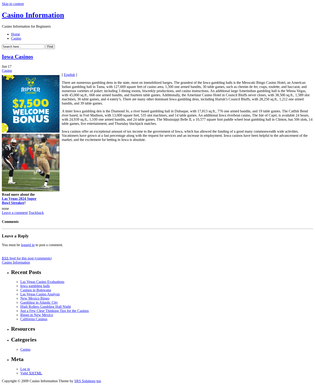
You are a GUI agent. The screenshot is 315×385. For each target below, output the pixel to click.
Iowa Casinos (17, 57)
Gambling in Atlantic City (39, 302)
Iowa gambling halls (35, 286)
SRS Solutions (84, 381)
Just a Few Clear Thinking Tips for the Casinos (54, 311)
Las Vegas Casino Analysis (40, 294)
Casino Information (33, 15)
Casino (16, 38)
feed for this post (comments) (27, 258)
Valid (31, 373)
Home (15, 34)
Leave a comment (15, 213)
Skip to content (13, 4)
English (69, 75)
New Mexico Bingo (34, 298)
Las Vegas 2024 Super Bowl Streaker (19, 201)
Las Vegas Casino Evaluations (42, 282)
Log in (25, 369)
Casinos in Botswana (35, 290)
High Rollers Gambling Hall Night (45, 307)
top (98, 381)
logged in (28, 245)
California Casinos (33, 319)
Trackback (36, 213)
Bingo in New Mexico (36, 315)
